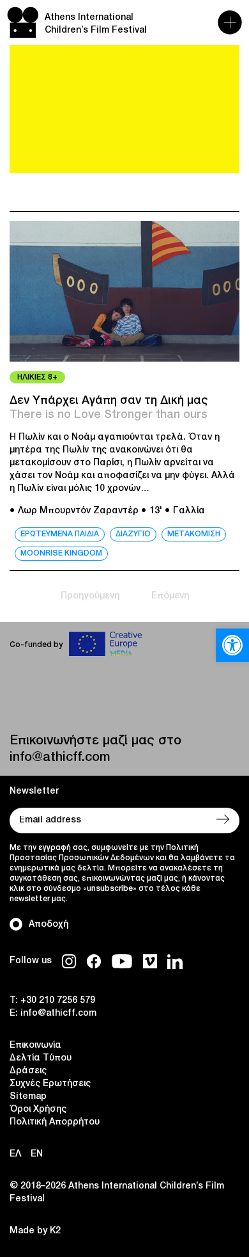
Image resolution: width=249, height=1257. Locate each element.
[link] (232, 645)
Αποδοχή (48, 924)
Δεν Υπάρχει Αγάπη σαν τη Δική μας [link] (109, 401)
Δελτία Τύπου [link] (41, 1058)
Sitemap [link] (28, 1097)
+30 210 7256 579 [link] (57, 1001)
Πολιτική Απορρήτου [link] (55, 1122)
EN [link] (37, 1154)
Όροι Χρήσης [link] (38, 1109)
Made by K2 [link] (35, 1231)
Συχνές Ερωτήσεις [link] (50, 1084)
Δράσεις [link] (28, 1071)
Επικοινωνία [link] (35, 1045)
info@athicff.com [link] (60, 758)
